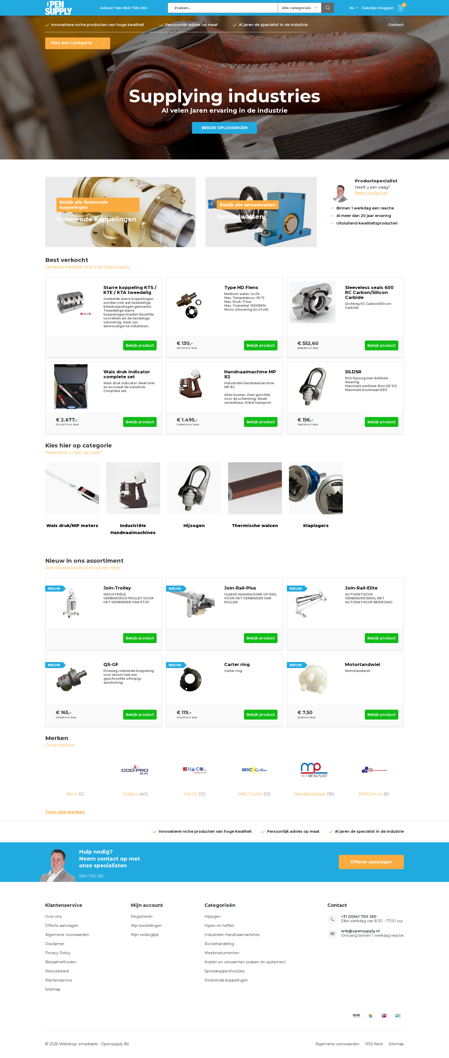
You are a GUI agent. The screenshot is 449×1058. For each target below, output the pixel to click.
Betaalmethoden (60, 962)
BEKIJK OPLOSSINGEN (225, 127)
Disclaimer (54, 943)
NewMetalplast (314, 794)
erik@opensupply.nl (360, 931)
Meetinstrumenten (221, 953)
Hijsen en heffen (219, 925)
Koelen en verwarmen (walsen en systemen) (245, 962)
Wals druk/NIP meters (72, 525)
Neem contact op (371, 192)
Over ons (53, 916)
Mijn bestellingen (146, 925)
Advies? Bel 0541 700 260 (123, 8)
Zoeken (327, 8)
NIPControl (374, 794)
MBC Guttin (254, 794)
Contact (396, 24)
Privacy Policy (57, 953)
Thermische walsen (255, 525)
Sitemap (53, 989)
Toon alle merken (65, 812)
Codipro (135, 794)
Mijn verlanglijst (145, 934)
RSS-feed (373, 1044)
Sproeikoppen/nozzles (224, 971)
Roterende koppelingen (226, 980)
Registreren (142, 916)
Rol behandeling (219, 943)
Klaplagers (316, 525)
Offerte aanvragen (371, 862)
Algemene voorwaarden (67, 934)
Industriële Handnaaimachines (133, 529)
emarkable (88, 1044)
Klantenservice (58, 980)
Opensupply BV (115, 1044)
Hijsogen (194, 525)
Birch (75, 794)
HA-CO (195, 794)
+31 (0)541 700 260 (359, 916)
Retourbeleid (57, 971)
